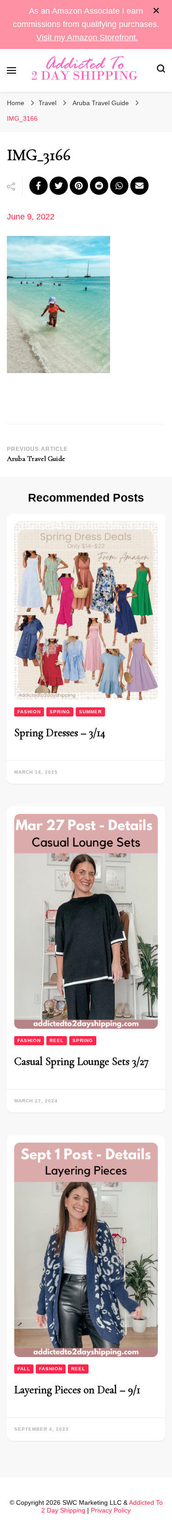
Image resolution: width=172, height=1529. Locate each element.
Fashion (29, 711)
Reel (57, 1040)
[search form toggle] (161, 70)
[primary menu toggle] (11, 70)
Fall (23, 1368)
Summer (90, 711)
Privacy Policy (111, 1510)
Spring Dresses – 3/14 (59, 732)
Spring (60, 711)
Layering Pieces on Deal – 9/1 (77, 1389)
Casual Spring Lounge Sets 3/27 (81, 1061)
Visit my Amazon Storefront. (87, 37)
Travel (47, 103)
